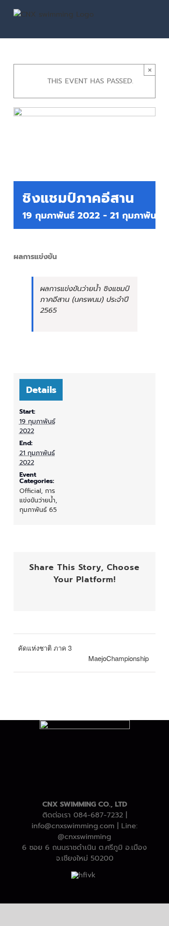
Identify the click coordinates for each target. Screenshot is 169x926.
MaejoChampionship (118, 658)
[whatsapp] (92, 890)
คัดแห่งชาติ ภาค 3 (45, 647)
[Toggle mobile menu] (151, 20)
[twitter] (63, 890)
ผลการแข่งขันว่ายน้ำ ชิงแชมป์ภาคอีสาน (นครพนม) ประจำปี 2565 (84, 299)
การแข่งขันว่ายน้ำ (37, 495)
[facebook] (48, 890)
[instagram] (77, 890)
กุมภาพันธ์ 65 (38, 510)
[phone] (120, 890)
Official (30, 491)
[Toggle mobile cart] (135, 20)
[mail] (106, 890)
